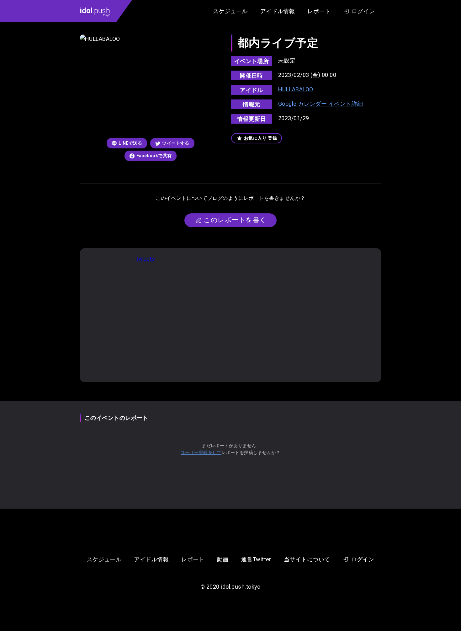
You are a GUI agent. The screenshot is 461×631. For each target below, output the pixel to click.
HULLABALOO (295, 89)
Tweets (145, 258)
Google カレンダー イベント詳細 (320, 103)
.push (95, 11)
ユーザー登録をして (201, 452)
